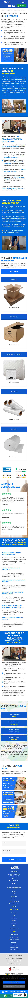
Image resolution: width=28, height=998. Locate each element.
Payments (14, 944)
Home (2, 10)
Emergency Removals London (14, 958)
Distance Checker (14, 949)
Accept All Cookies (14, 982)
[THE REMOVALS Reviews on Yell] (7, 476)
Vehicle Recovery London (14, 963)
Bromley (14, 920)
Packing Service (9, 10)
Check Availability (14, 934)
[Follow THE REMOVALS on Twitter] (15, 883)
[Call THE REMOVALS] (13, 5)
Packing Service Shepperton (20, 10)
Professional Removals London (14, 955)
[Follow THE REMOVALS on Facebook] (12, 883)
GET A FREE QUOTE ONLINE (15, 992)
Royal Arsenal (14, 923)
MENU (23, 2)
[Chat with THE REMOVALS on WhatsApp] (6, 995)
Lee (14, 915)
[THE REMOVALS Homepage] (6, 2)
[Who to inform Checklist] (14, 811)
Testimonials (14, 896)
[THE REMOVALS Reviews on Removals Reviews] (7, 469)
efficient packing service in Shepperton (13, 188)
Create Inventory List (14, 939)
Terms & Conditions (14, 901)
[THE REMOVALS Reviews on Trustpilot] (21, 469)
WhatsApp (22, 5)
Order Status (14, 942)
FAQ (14, 893)
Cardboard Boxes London (14, 961)
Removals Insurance (14, 903)
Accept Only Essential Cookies (14, 986)
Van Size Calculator (14, 937)
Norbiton (14, 925)
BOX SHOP (14, 271)
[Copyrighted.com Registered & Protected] (14, 969)
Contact (14, 891)
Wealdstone (14, 918)
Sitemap (14, 906)
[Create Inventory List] (14, 797)
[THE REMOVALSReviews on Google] (21, 476)
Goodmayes (14, 912)
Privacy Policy (22, 978)
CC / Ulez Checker (14, 947)
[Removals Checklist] (14, 783)
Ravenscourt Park (14, 928)
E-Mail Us (14, 878)
